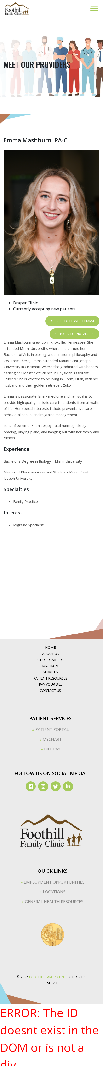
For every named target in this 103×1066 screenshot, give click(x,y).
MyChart (50, 665)
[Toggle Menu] (94, 8)
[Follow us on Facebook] (31, 786)
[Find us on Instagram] (43, 786)
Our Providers (50, 659)
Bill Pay (52, 749)
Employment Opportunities (54, 882)
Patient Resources (50, 678)
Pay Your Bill (50, 684)
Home (50, 647)
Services (50, 671)
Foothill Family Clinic (48, 976)
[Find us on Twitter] (56, 786)
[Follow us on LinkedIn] (68, 786)
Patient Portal (52, 729)
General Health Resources (54, 901)
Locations (54, 891)
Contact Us (50, 690)
